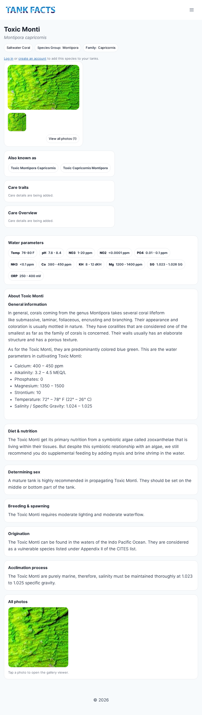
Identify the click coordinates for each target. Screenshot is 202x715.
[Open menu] (191, 10)
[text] (22, 253)
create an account (32, 58)
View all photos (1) (63, 139)
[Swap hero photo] (17, 122)
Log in (8, 58)
